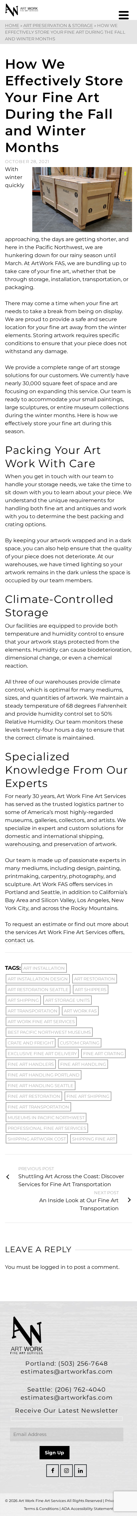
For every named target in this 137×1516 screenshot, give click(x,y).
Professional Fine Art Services (47, 1128)
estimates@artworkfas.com (67, 1371)
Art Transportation (33, 1010)
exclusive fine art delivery (42, 1053)
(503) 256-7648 (83, 1363)
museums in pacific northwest (46, 1117)
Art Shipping (23, 1000)
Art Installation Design (38, 978)
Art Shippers (90, 989)
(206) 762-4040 (80, 1389)
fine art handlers (31, 1064)
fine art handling (83, 1064)
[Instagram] (66, 1470)
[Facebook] (52, 1470)
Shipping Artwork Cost (37, 1139)
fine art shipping (88, 1096)
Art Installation (44, 968)
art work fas (80, 1010)
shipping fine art (93, 1139)
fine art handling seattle (40, 1085)
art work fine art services (41, 1021)
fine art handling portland (43, 1074)
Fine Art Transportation (38, 1106)
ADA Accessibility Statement (87, 1508)
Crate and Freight (31, 1042)
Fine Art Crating (103, 1053)
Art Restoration (94, 978)
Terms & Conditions (41, 1508)
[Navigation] (123, 15)
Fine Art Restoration (34, 1096)
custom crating (79, 1042)
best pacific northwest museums (49, 1032)
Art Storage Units (67, 1000)
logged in (53, 1267)
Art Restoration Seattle (38, 989)
